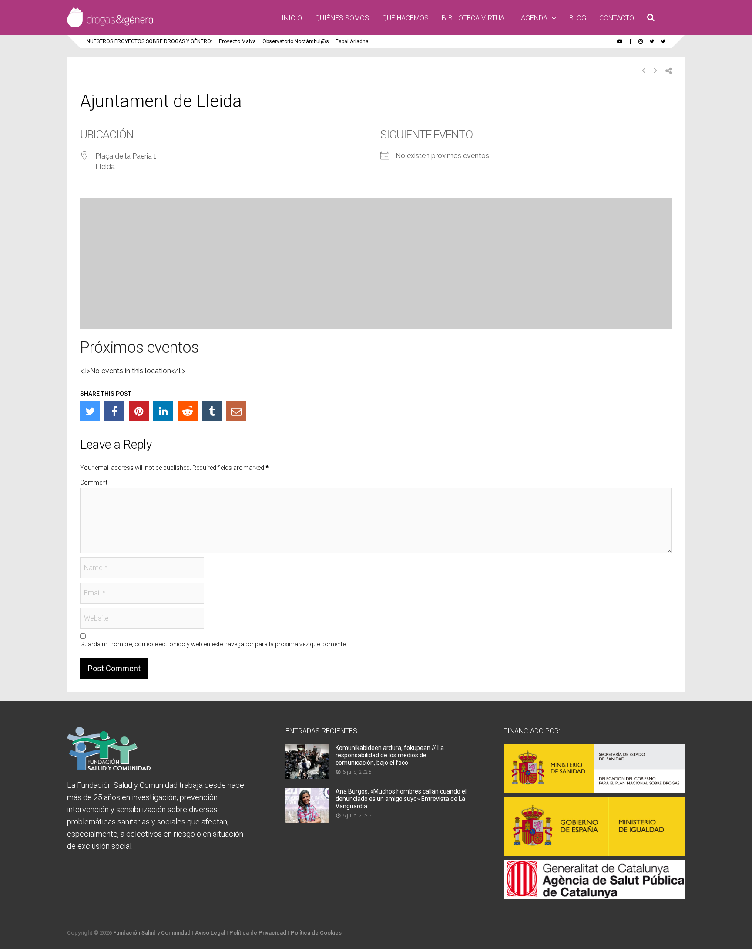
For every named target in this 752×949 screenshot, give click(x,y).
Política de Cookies (316, 932)
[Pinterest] (139, 411)
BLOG (577, 18)
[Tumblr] (212, 411)
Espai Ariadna (352, 41)
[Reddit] (188, 411)
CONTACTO (616, 18)
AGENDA (534, 18)
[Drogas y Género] (110, 26)
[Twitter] (90, 411)
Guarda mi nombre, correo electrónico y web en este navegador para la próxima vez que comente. (213, 644)
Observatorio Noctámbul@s (295, 41)
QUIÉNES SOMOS (342, 18)
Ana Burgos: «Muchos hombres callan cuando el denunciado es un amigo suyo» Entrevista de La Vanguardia (401, 799)
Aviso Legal (210, 932)
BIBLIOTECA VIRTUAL (475, 18)
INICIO (292, 18)
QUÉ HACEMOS (405, 18)
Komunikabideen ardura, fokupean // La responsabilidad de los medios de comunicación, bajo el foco (390, 755)
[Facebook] (114, 411)
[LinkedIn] (163, 411)
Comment (93, 482)
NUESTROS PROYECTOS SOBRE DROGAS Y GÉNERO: (149, 41)
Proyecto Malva (237, 41)
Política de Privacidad (257, 932)
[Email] (236, 411)
